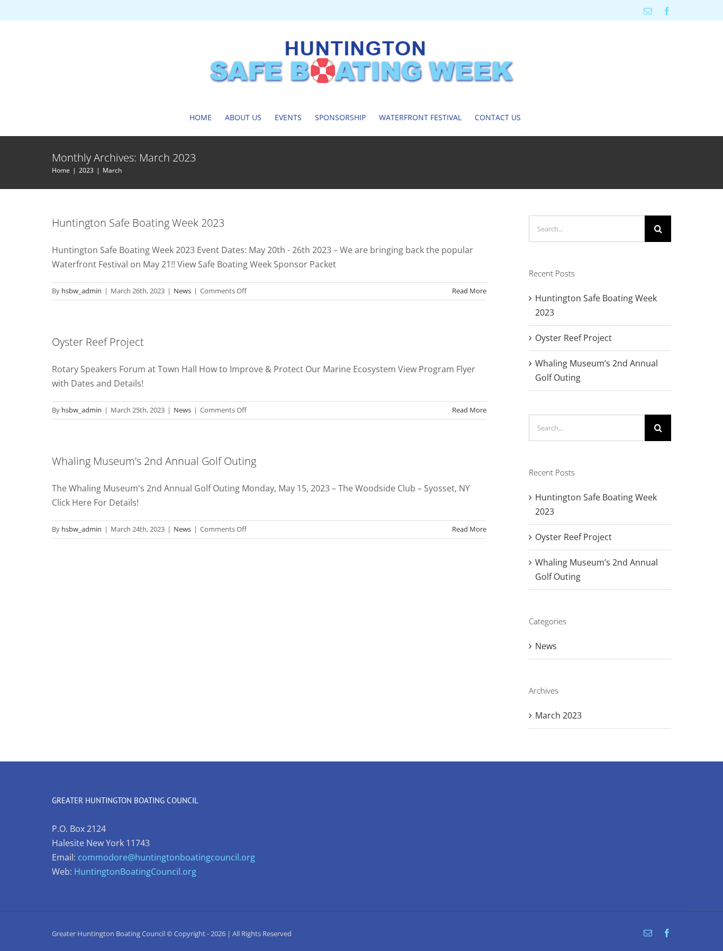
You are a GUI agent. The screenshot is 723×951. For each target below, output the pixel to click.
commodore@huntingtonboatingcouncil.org (166, 857)
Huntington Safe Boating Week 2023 (138, 223)
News (182, 290)
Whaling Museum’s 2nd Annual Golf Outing (154, 461)
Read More (469, 290)
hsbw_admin (81, 290)
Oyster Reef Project (98, 342)
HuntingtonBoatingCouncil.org (135, 871)
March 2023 (558, 715)
